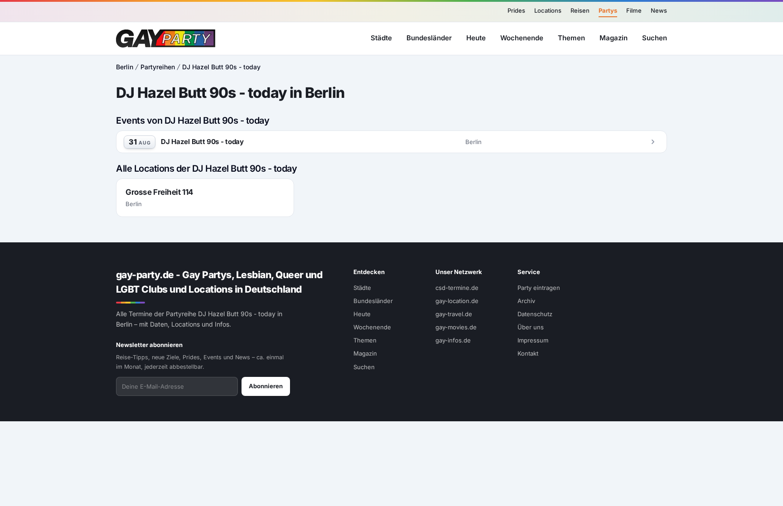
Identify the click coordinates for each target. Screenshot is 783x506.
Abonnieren (266, 386)
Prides (516, 10)
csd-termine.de (456, 287)
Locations (547, 10)
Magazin (613, 38)
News (659, 10)
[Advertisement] (736, 253)
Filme (634, 10)
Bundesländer (429, 38)
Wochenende (521, 38)
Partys (608, 10)
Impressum (532, 340)
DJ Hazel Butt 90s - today (221, 67)
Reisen (580, 10)
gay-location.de (456, 300)
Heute (476, 38)
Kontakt (527, 353)
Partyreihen (157, 67)
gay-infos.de (453, 340)
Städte (381, 38)
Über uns (530, 327)
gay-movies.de (456, 327)
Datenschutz (534, 314)
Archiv (526, 300)
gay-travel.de (453, 314)
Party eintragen (538, 287)
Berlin (124, 67)
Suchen (654, 38)
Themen (571, 38)
